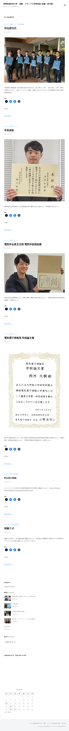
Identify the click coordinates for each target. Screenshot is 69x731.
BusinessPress (62, 726)
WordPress (47, 726)
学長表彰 (9, 130)
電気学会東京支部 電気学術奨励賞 (23, 244)
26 (10, 709)
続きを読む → (8, 116)
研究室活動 (21, 24)
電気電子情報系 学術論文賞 (19, 337)
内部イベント (13, 24)
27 (15, 709)
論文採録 (15, 474)
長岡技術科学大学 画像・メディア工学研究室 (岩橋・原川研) (28, 4)
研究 (11, 474)
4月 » (9, 712)
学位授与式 (10, 28)
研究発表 (15, 524)
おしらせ (6, 24)
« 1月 (5, 712)
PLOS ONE (10, 478)
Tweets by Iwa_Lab (9, 586)
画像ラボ (9, 528)
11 (6, 703)
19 (10, 706)
